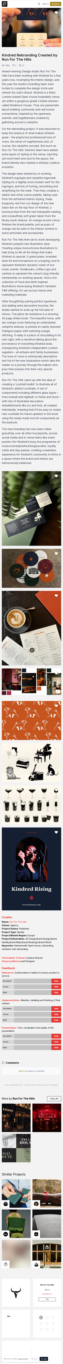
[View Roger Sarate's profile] (36, 1204)
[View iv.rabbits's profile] (36, 1234)
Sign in (45, 4)
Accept (44, 1359)
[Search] (39, 4)
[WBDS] (41, 1317)
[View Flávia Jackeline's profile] (5, 1204)
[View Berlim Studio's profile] (36, 1264)
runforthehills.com (47, 1294)
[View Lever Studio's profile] (5, 1234)
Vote (56, 981)
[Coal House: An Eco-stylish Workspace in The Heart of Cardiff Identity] (16, 1148)
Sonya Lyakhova (10, 961)
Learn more (23, 1358)
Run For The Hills (18, 922)
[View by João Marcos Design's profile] (5, 1264)
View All (54, 1098)
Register (55, 4)
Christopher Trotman (13, 958)
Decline (34, 1359)
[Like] (56, 13)
